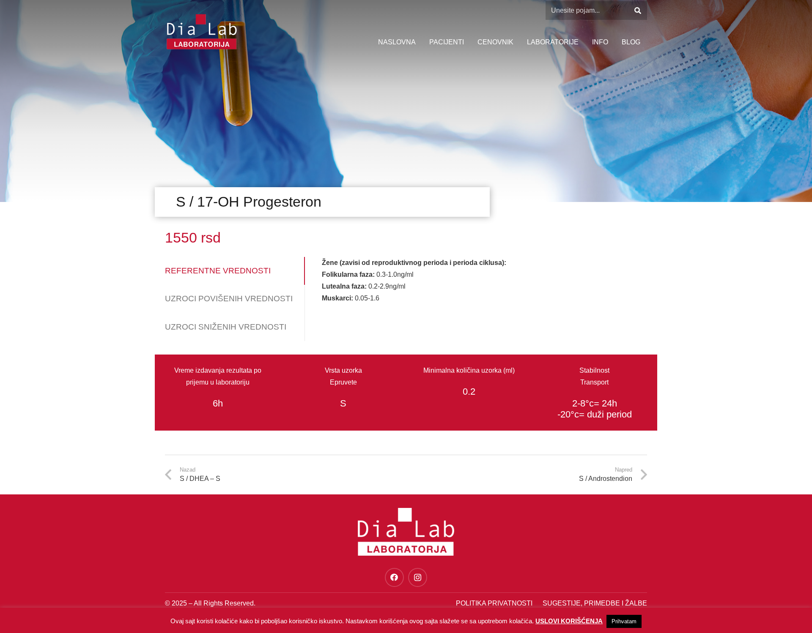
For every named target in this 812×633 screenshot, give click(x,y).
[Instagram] (417, 577)
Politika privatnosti (494, 603)
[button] (612, 42)
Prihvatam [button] (624, 621)
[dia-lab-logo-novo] (201, 32)
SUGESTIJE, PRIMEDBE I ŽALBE (595, 603)
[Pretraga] (637, 10)
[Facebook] (394, 577)
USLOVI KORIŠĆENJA (569, 621)
